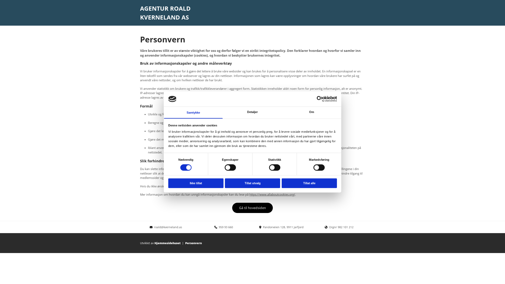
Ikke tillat (196, 183)
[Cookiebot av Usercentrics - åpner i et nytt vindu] (319, 99)
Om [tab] (311, 112)
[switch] (230, 167)
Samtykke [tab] (193, 112)
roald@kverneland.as (168, 227)
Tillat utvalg (253, 183)
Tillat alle (309, 183)
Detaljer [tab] (252, 112)
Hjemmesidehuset (167, 243)
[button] (252, 208)
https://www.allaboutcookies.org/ (272, 194)
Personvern (193, 243)
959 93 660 (226, 227)
